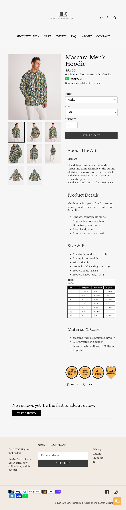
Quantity (70, 118)
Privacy (97, 449)
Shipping (70, 83)
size (67, 106)
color (68, 93)
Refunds (97, 453)
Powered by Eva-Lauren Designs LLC (100, 503)
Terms (96, 462)
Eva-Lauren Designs (71, 503)
